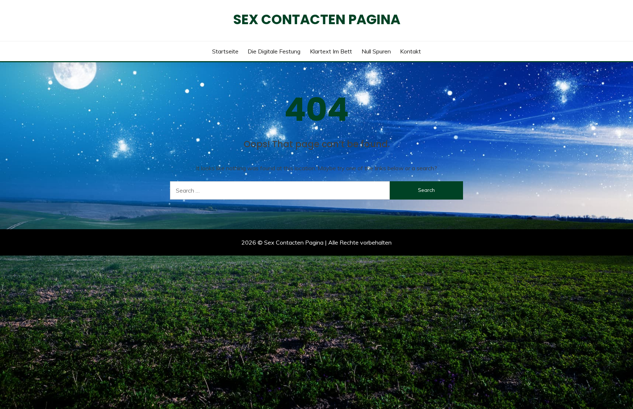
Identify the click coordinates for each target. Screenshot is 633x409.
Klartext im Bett (331, 51)
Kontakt (410, 51)
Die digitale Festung (274, 51)
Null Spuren (376, 51)
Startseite (225, 51)
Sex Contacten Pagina (316, 19)
